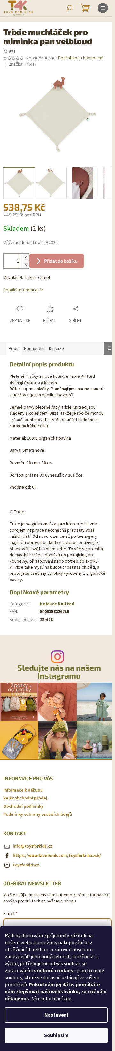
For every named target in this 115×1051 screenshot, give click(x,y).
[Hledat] (69, 8)
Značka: (22, 64)
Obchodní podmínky (23, 806)
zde (67, 998)
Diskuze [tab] (56, 349)
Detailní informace (20, 290)
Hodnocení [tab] (34, 349)
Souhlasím (56, 1035)
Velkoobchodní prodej (25, 798)
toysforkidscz (26, 865)
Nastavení (56, 1014)
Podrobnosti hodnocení (80, 58)
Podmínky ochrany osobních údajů (37, 814)
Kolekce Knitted (57, 604)
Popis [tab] (14, 349)
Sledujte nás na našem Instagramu (59, 672)
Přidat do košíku (61, 261)
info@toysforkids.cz (32, 846)
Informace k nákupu (23, 790)
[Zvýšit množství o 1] (26, 257)
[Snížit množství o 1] (26, 264)
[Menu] (102, 8)
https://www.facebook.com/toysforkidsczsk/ (57, 855)
